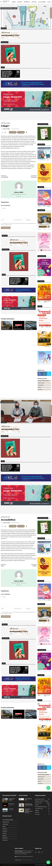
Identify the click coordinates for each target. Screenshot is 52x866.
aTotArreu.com (18, 864)
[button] (49, 2)
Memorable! (5, 837)
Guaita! (39, 387)
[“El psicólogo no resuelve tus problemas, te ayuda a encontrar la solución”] (21, 810)
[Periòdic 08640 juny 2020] (21, 799)
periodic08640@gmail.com (26, 860)
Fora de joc (40, 389)
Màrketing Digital (11, 864)
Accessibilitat (4, 177)
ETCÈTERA (16, 326)
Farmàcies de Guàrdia (50, 13)
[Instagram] (39, 852)
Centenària (34, 177)
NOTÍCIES (5, 8)
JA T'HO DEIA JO (29, 326)
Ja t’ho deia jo (29, 328)
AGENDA (3, 325)
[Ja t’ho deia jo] (31, 325)
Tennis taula (5, 840)
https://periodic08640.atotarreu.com (18, 194)
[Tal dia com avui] (18, 325)
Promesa (4, 833)
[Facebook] (36, 852)
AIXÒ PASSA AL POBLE (12, 8)
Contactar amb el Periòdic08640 (40, 864)
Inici (2, 8)
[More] (26, 132)
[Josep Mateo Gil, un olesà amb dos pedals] (21, 805)
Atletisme (4, 835)
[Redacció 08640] (19, 186)
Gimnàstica (5, 831)
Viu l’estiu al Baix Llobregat (6, 328)
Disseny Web (5, 864)
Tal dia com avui (17, 328)
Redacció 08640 (6, 128)
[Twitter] (42, 852)
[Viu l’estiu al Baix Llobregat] (6, 325)
